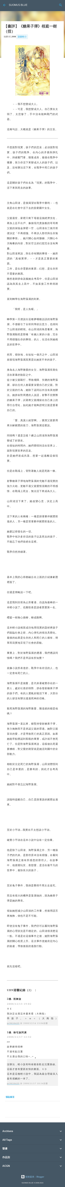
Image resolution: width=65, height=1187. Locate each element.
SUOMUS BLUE (18, 5)
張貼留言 (10, 1097)
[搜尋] (60, 5)
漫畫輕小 (22, 36)
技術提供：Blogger (34, 1176)
